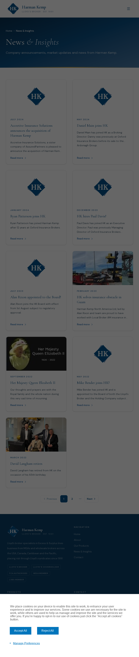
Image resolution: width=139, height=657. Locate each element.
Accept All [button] (20, 630)
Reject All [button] (47, 630)
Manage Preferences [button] (26, 643)
